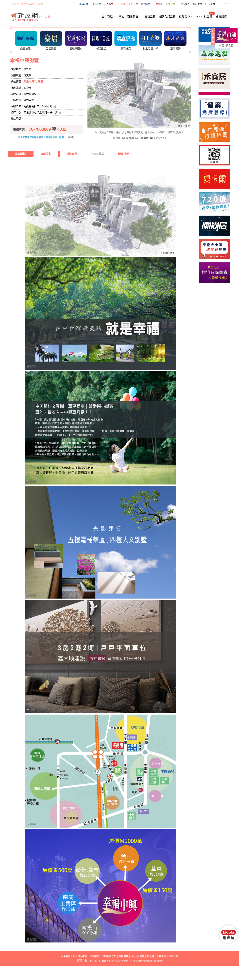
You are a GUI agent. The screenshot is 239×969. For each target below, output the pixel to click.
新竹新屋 (133, 4)
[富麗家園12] (50, 38)
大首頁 (211, 4)
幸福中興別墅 (226, 45)
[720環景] (214, 202)
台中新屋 (121, 4)
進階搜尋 (197, 4)
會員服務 (221, 16)
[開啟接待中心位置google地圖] (59, 112)
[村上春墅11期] (125, 38)
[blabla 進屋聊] (214, 249)
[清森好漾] (100, 38)
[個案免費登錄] (214, 108)
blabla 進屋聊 (204, 16)
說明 (70, 137)
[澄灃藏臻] (149, 38)
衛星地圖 (123, 154)
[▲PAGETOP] (229, 951)
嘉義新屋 (108, 4)
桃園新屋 (145, 4)
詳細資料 (46, 154)
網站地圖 (173, 956)
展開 (212, 37)
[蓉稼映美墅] (214, 85)
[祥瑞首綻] (75, 38)
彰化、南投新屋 (128, 16)
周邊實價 (71, 154)
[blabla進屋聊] (174, 38)
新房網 (150, 956)
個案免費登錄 (167, 16)
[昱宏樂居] (25, 38)
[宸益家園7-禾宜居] (214, 61)
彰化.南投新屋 (80, 956)
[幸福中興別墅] (226, 35)
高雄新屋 (83, 4)
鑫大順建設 (30, 94)
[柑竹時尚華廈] (214, 272)
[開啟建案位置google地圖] (54, 106)
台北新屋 (158, 4)
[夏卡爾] (214, 179)
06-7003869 (40, 129)
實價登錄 (150, 16)
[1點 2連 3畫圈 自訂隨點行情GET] (214, 132)
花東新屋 (170, 4)
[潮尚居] (214, 225)
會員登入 (185, 4)
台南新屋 (96, 4)
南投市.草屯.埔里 (33, 81)
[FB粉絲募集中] (214, 155)
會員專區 (161, 956)
